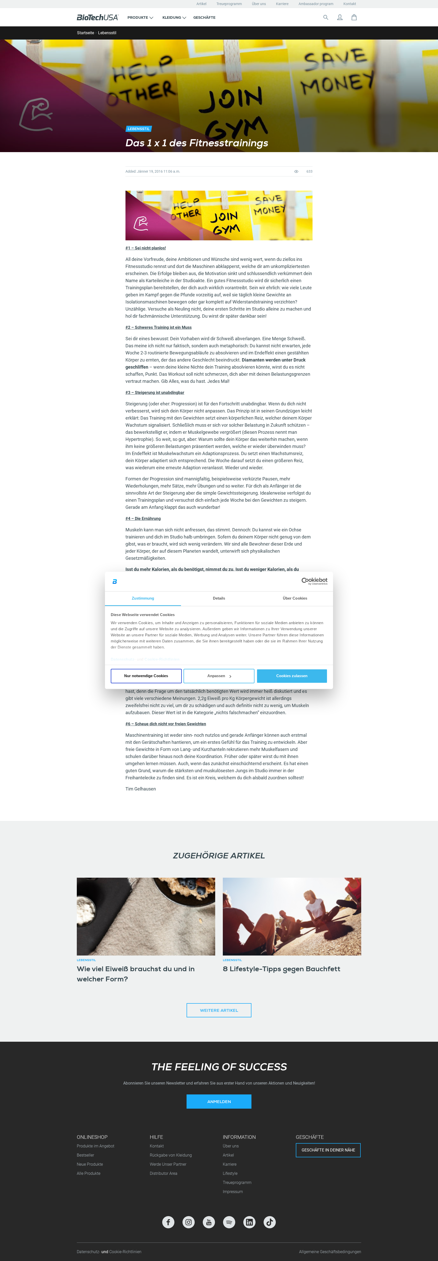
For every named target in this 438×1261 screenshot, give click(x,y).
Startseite (85, 32)
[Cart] (354, 17)
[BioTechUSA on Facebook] (168, 1222)
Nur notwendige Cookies (146, 676)
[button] (140, 17)
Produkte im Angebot (95, 1146)
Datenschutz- (89, 1251)
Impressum (233, 1191)
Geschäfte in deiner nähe (328, 1150)
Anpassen (216, 676)
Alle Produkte (88, 1173)
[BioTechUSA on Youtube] (209, 1222)
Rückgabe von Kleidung (171, 1155)
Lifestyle (230, 1173)
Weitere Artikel (219, 1011)
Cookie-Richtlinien (161, 659)
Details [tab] (219, 598)
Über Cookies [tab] (295, 598)
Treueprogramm (229, 4)
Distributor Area (163, 1173)
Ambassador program (316, 4)
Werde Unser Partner (168, 1164)
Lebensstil (107, 32)
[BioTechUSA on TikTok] (270, 1222)
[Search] (326, 17)
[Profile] (340, 17)
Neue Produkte (90, 1164)
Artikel (201, 4)
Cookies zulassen (291, 676)
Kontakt (349, 4)
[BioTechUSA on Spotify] (229, 1222)
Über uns (259, 4)
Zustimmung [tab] (143, 598)
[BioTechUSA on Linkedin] (249, 1222)
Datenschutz (123, 659)
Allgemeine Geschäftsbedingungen (330, 1251)
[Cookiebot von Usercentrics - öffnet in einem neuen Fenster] (305, 581)
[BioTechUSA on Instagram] (188, 1222)
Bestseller (85, 1155)
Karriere (282, 4)
